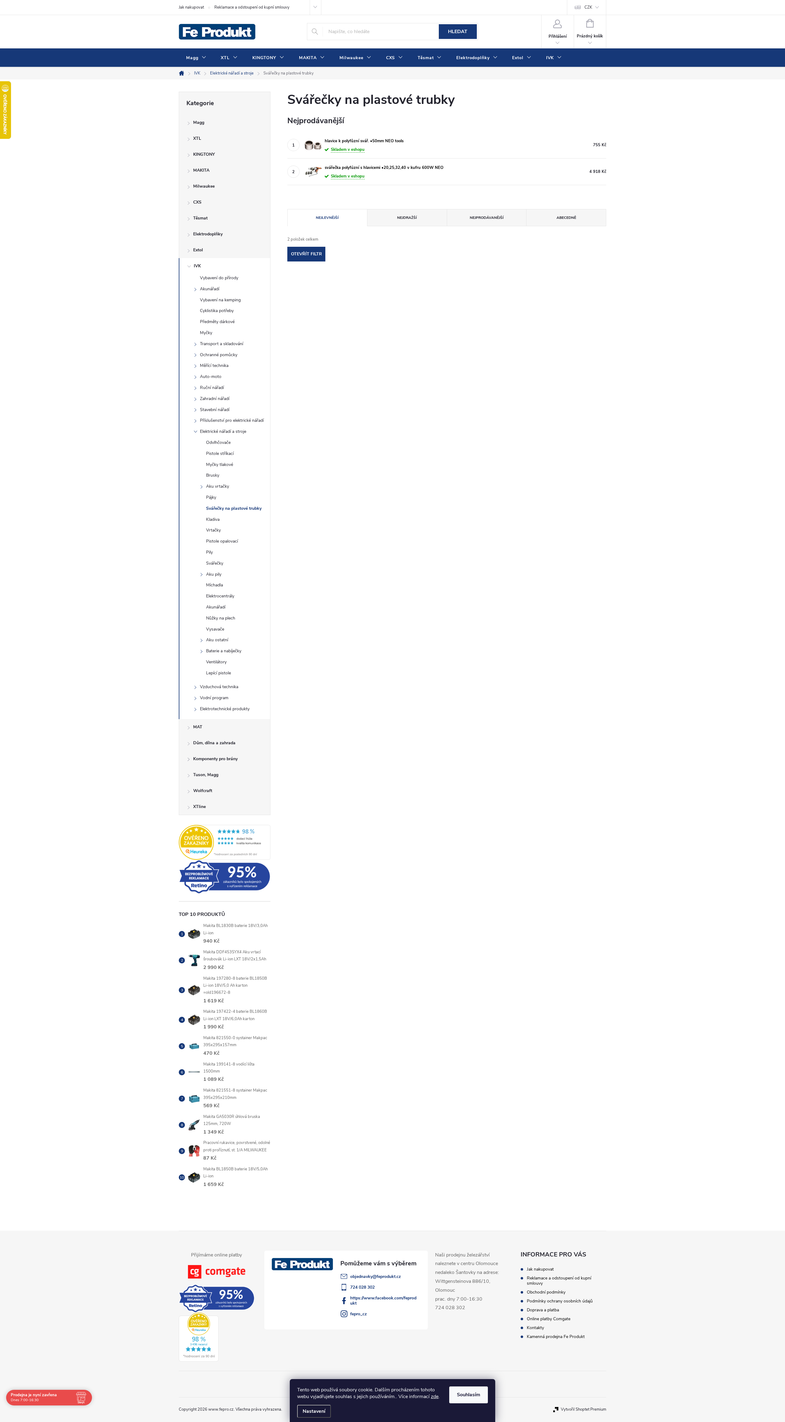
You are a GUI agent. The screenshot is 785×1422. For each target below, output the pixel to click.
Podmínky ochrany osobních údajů (560, 1301)
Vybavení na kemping (220, 300)
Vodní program (214, 698)
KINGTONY (204, 154)
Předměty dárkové (217, 322)
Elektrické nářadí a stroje (223, 431)
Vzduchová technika (219, 687)
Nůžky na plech (220, 618)
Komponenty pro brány (215, 759)
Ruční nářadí (212, 388)
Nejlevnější (327, 217)
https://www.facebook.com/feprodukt (383, 1300)
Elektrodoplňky (208, 234)
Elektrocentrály (220, 596)
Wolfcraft (202, 791)
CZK (588, 7)
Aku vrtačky (217, 486)
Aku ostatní (217, 640)
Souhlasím (468, 1394)
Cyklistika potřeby (217, 311)
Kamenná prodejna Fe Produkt (556, 1337)
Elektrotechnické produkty (225, 709)
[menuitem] (196, 57)
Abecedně (566, 217)
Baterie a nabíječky (223, 651)
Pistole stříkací (220, 453)
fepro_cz (358, 1314)
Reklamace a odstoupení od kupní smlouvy (251, 7)
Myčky (206, 333)
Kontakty (535, 1328)
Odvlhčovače (218, 442)
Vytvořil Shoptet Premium (583, 1409)
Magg (198, 122)
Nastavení (314, 1411)
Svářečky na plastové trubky (234, 508)
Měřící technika (214, 365)
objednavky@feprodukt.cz (375, 1276)
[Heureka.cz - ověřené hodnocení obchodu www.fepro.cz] (224, 842)
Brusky (212, 475)
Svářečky (214, 563)
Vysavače (215, 629)
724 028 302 (362, 1287)
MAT (197, 727)
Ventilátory (216, 662)
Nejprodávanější (487, 217)
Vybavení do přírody (219, 278)
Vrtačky (213, 530)
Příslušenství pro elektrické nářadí (232, 420)
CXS (197, 202)
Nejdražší (407, 217)
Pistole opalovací (222, 541)
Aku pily (213, 574)
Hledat (457, 31)
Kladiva (213, 519)
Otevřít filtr (306, 254)
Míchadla (214, 585)
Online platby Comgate (548, 1319)
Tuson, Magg (205, 775)
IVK (197, 266)
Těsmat (200, 218)
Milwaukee (204, 186)
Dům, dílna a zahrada (214, 743)
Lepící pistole (218, 673)
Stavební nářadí (214, 410)
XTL (197, 138)
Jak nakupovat (191, 7)
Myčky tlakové (219, 464)
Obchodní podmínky (546, 1292)
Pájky (211, 497)
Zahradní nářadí (214, 399)
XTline (199, 807)
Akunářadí (209, 289)
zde (434, 1396)
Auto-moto (210, 376)
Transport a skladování (221, 344)
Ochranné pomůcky (218, 355)
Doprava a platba (543, 1310)
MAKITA (201, 170)
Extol (198, 250)
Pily (209, 552)
